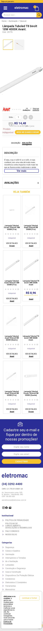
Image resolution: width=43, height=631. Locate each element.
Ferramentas (10, 586)
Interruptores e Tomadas (15, 558)
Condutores (10, 579)
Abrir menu (5, 8)
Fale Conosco (12, 531)
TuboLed (22, 21)
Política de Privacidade (17, 520)
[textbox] (21, 14)
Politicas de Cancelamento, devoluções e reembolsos (18, 525)
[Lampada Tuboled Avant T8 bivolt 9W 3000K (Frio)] (31, 210)
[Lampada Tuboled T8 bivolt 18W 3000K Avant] (31, 265)
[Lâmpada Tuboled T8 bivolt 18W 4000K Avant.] (31, 320)
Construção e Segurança (15, 568)
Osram (12, 246)
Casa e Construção (13, 572)
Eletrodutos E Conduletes (16, 582)
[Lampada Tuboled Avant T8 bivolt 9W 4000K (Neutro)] (11, 320)
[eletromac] (21, 8)
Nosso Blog (11, 534)
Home (4, 21)
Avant (31, 246)
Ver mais (21, 170)
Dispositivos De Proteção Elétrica (19, 575)
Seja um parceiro (7, 1)
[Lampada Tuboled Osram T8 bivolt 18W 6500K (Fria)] (11, 210)
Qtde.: (11, 117)
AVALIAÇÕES (27, 143)
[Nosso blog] (9, 509)
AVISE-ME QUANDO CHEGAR (28, 132)
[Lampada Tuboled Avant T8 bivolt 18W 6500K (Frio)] (11, 265)
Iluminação (13, 21)
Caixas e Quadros (12, 551)
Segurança (9, 547)
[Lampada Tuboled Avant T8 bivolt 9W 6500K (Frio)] (11, 376)
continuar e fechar (29, 598)
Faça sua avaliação (36, 109)
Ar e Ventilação (11, 561)
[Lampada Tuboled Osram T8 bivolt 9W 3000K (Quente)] (31, 376)
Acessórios (10, 589)
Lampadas (9, 565)
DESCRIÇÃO (15, 143)
